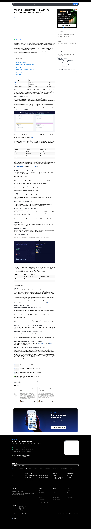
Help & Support (69, 490)
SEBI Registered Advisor (43, 502)
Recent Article (18, 74)
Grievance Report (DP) (43, 471)
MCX (12, 477)
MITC (40, 473)
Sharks (41, 468)
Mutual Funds (51, 4)
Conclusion (18, 71)
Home (15, 6)
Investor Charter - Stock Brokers (31, 475)
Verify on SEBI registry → (61, 70)
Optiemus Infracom (20, 166)
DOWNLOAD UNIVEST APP (58, 427)
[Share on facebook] (16, 39)
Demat (45, 4)
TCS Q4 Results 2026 (41, 343)
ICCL (12, 480)
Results (40, 497)
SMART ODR (55, 471)
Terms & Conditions (56, 499)
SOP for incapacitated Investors (44, 477)
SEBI (12, 471)
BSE (12, 475)
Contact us (68, 494)
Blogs (56, 4)
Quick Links (14, 468)
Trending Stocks (47, 468)
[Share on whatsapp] (14, 39)
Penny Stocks (21, 468)
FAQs (67, 492)
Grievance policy (56, 497)
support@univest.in (64, 69)
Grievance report (70, 497)
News (23, 6)
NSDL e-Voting (55, 473)
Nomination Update (28, 473)
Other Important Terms (70, 477)
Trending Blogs (55, 468)
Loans (68, 480)
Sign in (74, 4)
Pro (39, 490)
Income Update (28, 471)
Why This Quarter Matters (21, 62)
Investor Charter (55, 500)
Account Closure (69, 475)
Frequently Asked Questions (21, 72)
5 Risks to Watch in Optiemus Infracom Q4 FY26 (25, 67)
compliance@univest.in (71, 69)
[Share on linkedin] (20, 39)
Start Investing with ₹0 (51, 0)
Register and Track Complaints (30, 480)
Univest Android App (31, 284)
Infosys (16, 84)
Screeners (35, 468)
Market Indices (28, 468)
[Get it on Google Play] (16, 456)
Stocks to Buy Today (42, 500)
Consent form (69, 495)
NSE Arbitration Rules (70, 473)
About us (54, 490)
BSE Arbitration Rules (56, 480)
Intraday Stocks (42, 499)
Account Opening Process (43, 475)
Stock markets (41, 492)
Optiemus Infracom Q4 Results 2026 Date (24, 60)
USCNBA (54, 475)
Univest (37, 54)
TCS (15, 82)
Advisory (40, 4)
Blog (71, 468)
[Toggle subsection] (53, 66)
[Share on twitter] (18, 39)
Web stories (55, 494)
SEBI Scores (41, 480)
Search (70, 4)
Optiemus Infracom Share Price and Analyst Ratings (25, 69)
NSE (12, 473)
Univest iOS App (23, 284)
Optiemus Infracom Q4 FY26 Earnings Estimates (25, 64)
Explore (34, 4)
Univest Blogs (49, 302)
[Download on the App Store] (26, 456)
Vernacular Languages (70, 471)
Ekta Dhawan (53, 14)
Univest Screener (34, 166)
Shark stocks (41, 495)
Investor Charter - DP (29, 477)
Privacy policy (55, 495)
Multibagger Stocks (64, 468)
